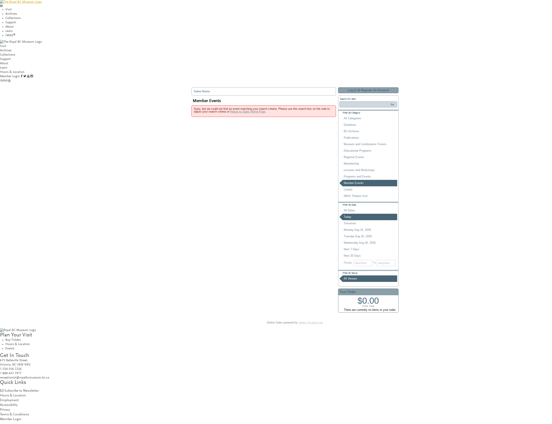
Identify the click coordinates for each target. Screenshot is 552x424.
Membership (351, 163)
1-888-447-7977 (11, 373)
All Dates (349, 210)
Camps (348, 189)
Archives (11, 14)
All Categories (352, 118)
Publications (351, 137)
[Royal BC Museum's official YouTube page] (28, 76)
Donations (350, 124)
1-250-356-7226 (11, 369)
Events (9, 348)
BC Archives (351, 131)
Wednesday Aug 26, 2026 (360, 242)
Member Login (10, 76)
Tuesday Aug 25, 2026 (358, 236)
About (9, 26)
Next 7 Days (351, 249)
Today (347, 216)
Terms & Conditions (14, 414)
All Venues (350, 278)
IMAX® (5, 80)
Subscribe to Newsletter (21, 391)
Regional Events (354, 157)
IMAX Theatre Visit (356, 196)
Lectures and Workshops (359, 170)
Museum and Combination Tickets (365, 144)
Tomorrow (350, 223)
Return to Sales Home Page (247, 111)
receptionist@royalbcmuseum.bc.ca (24, 377)
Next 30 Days (352, 255)
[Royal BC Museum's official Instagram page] (31, 76)
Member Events (354, 183)
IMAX (10, 35)
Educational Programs (357, 150)
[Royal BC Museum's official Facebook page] (21, 76)
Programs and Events (357, 176)
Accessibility (8, 405)
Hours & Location (12, 72)
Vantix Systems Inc (311, 322)
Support (10, 22)
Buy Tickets (13, 340)
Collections (13, 18)
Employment (9, 400)
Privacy (5, 409)
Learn (9, 31)
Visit (8, 9)
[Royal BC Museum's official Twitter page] (24, 76)
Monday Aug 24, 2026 (357, 229)
